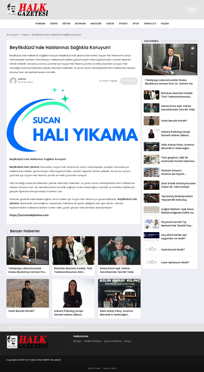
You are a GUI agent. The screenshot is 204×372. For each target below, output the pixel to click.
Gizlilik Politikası (93, 341)
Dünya (54, 23)
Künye (127, 341)
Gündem (40, 23)
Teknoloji (150, 23)
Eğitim (66, 23)
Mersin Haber (94, 368)
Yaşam (165, 23)
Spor (136, 23)
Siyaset (123, 23)
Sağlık (110, 23)
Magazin (96, 23)
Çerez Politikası (113, 341)
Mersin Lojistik (109, 368)
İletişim (77, 341)
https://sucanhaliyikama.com (29, 215)
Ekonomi (80, 23)
